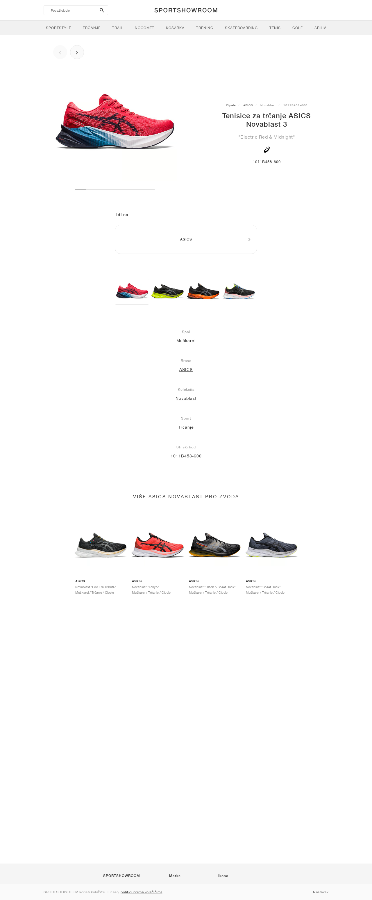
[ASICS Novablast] (167, 292)
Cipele (231, 105)
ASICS (248, 105)
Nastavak (320, 892)
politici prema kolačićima (141, 892)
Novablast (268, 105)
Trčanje (186, 427)
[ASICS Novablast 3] (132, 292)
